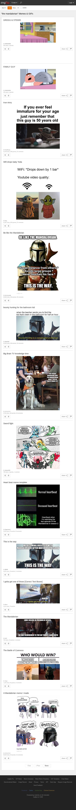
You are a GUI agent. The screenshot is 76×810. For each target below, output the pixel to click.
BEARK (6, 569)
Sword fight (8, 423)
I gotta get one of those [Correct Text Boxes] (23, 582)
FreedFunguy (7, 149)
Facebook (24, 790)
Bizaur (6, 604)
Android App (38, 790)
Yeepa (6, 681)
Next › (47, 766)
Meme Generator (28, 779)
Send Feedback (38, 785)
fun (3, 8)
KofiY (6, 638)
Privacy (36, 782)
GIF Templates (55, 779)
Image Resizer (22, 782)
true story (7, 102)
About (30, 782)
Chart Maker (64, 779)
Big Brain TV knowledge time (16, 354)
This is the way (9, 541)
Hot (10, 8)
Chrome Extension (49, 790)
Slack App (53, 782)
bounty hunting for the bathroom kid (19, 307)
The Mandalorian (10, 617)
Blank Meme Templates (42, 779)
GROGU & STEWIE (12, 20)
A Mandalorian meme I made (16, 693)
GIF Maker (19, 779)
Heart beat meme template (15, 482)
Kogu (6, 220)
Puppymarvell (7, 529)
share (63, 49)
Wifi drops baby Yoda (12, 162)
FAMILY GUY (9, 67)
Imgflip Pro (11, 779)
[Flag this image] (71, 49)
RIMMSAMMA (8, 43)
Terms (42, 782)
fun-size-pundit (8, 295)
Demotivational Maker (10, 782)
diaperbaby (7, 341)
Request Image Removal (65, 782)
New (14, 8)
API (47, 782)
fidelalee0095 (7, 470)
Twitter (31, 790)
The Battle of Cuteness (13, 650)
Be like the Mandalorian (13, 233)
